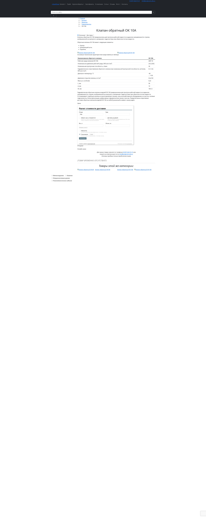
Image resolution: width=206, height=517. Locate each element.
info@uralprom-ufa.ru (148, 1)
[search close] (53, 15)
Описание (82, 35)
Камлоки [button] (70, 175)
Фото (117, 4)
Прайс (69, 4)
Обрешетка (84, 130)
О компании (99, 4)
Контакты (125, 4)
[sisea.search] (153, 12)
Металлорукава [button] (58, 175)
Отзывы (112, 4)
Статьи (106, 4)
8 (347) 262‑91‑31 (135, 1)
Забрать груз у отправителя (88, 117)
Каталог (62, 4)
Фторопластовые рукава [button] (61, 178)
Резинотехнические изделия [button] (62, 181)
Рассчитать (83, 138)
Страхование (84, 134)
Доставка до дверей (113, 117)
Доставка (90, 35)
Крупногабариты (77, 4)
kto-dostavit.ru (129, 143)
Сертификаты (89, 4)
